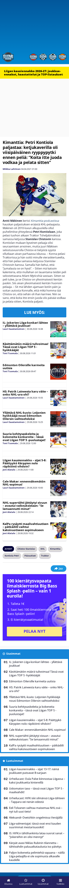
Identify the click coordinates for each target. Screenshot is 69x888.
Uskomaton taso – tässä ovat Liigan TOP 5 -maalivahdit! (36, 790)
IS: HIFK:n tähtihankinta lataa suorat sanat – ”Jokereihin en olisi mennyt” (36, 835)
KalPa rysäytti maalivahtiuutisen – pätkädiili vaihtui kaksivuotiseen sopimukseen (25, 527)
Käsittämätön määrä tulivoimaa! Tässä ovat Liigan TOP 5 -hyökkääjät (25, 347)
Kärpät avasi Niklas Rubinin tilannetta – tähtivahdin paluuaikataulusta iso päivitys (35, 844)
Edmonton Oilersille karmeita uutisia (24, 366)
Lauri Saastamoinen (14, 328)
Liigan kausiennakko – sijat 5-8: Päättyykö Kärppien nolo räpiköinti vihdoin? (24, 463)
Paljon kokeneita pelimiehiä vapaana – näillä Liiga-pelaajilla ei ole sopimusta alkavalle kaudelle (37, 856)
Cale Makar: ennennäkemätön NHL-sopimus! (24, 482)
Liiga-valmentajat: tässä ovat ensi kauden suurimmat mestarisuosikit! (35, 825)
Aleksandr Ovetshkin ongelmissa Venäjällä (35, 817)
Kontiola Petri (12, 555)
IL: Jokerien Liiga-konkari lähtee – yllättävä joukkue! (25, 324)
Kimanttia (55, 548)
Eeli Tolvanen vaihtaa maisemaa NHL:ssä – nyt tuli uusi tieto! (35, 809)
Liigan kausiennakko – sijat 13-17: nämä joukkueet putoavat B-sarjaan (34, 771)
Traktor (45, 555)
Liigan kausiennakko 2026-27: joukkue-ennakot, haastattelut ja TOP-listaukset (33, 72)
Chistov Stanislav (26, 548)
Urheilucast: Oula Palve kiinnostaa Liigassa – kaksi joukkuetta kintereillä (37, 780)
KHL (43, 548)
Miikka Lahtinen (12, 168)
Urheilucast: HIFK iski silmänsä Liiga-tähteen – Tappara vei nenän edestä (37, 800)
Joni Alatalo (9, 469)
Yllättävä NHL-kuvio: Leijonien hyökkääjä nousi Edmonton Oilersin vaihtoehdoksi (24, 416)
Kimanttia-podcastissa (45, 221)
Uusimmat (13, 653)
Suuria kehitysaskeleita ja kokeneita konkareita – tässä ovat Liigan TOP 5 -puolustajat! (24, 437)
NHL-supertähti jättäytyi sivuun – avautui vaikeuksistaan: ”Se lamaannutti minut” (25, 506)
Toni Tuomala (10, 353)
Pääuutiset (30, 555)
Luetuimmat (14, 761)
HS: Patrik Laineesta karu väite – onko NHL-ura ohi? (25, 393)
